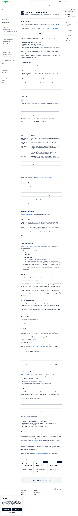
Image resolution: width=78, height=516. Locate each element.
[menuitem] (5, 5)
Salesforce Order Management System (9, 60)
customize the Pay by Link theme (38, 346)
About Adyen (23, 490)
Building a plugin (5, 17)
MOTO (24, 323)
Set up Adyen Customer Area (8, 29)
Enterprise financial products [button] (26, 5)
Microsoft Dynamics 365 (6, 78)
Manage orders (6, 43)
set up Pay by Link (29, 374)
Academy (35, 490)
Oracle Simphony (5, 68)
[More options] (75, 11)
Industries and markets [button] (63, 5)
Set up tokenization (6, 37)
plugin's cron (34, 339)
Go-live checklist (6, 48)
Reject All (17, 509)
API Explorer (61, 1)
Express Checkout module (31, 246)
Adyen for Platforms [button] (14, 5)
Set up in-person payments (8, 39)
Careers (22, 492)
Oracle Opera (4, 65)
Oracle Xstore (4, 70)
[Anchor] (19, 21)
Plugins (26, 8)
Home (22, 8)
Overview (4, 14)
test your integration (41, 453)
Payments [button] (4, 5)
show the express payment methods (41, 250)
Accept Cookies (6, 509)
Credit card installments (28, 100)
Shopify (3, 80)
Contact (22, 494)
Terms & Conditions (38, 504)
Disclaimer (30, 514)
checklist (39, 309)
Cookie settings (12, 512)
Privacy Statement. (15, 506)
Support (67, 1)
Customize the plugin (7, 45)
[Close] (21, 497)
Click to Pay (50, 90)
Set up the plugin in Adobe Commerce (10, 31)
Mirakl (3, 82)
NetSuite (3, 63)
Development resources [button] (51, 5)
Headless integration (7, 41)
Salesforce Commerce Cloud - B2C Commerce (8, 57)
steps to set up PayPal (50, 277)
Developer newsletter (25, 504)
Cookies (26, 514)
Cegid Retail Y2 (5, 72)
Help (35, 494)
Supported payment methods (8, 27)
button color (47, 259)
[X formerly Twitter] (60, 489)
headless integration (30, 214)
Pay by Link (25, 322)
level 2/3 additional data (45, 86)
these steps (46, 391)
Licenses (35, 503)
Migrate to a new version (7, 54)
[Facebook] (54, 489)
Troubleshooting (6, 50)
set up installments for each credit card (49, 83)
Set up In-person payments (36, 311)
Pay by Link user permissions (45, 344)
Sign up (73, 1)
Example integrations (25, 503)
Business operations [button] (39, 5)
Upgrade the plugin (6, 52)
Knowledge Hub (37, 492)
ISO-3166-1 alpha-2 (42, 158)
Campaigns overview (34, 440)
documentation (58, 452)
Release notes (4, 19)
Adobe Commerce (5, 24)
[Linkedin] (57, 489)
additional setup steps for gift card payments (43, 177)
